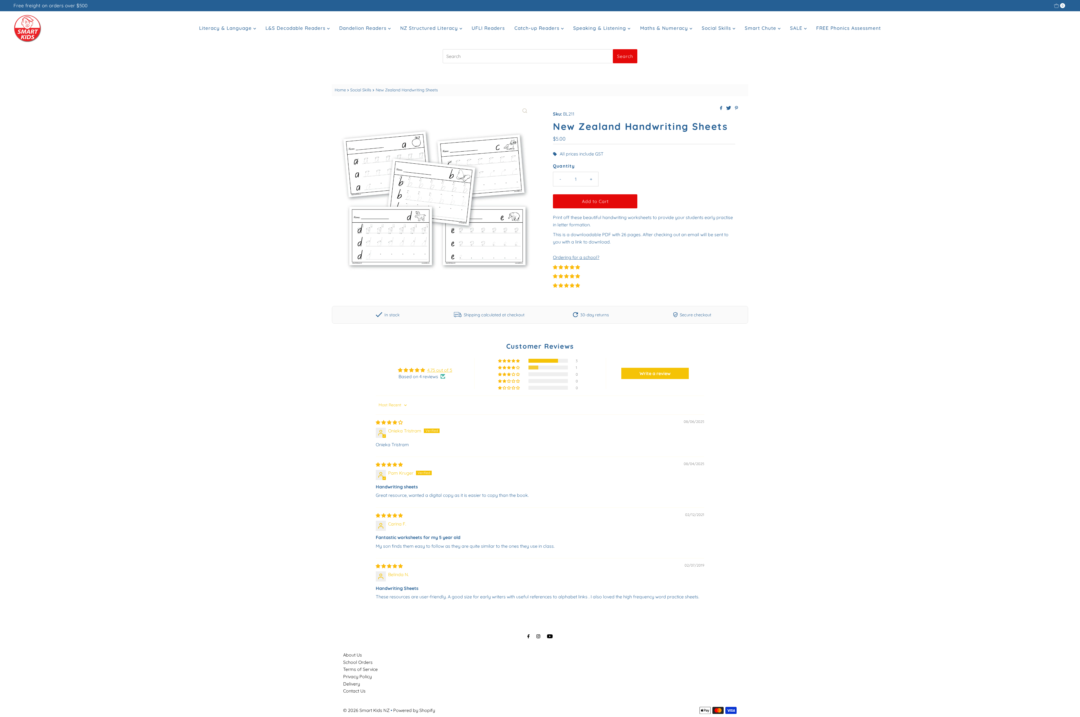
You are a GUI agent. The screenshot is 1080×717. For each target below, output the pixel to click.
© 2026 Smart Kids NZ (366, 710)
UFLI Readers (488, 28)
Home (340, 90)
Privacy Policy (357, 676)
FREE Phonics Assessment (848, 28)
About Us (352, 655)
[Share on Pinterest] (736, 108)
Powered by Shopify (414, 710)
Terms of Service (360, 669)
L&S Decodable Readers (296, 28)
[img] (389, 422)
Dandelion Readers (363, 28)
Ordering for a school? (576, 257)
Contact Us (354, 691)
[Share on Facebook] (721, 108)
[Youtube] (550, 636)
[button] (566, 267)
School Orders (358, 662)
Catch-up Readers (537, 28)
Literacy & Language (226, 28)
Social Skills (717, 28)
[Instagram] (538, 636)
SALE (797, 28)
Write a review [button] (655, 373)
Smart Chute (761, 28)
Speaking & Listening (600, 28)
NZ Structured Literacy (430, 28)
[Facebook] (528, 636)
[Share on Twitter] (729, 108)
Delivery (351, 684)
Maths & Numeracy (665, 28)
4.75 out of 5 (439, 370)
